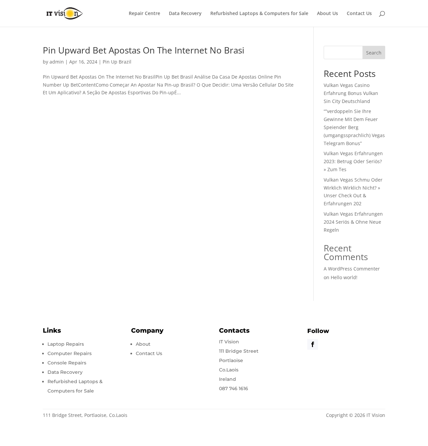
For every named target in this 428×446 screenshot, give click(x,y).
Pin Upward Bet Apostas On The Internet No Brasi (143, 50)
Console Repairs (66, 363)
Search (374, 52)
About (143, 344)
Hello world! (344, 277)
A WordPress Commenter (352, 268)
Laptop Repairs (65, 344)
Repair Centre (144, 13)
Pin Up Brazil (117, 62)
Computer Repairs (69, 353)
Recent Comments (346, 252)
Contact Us (359, 13)
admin (56, 62)
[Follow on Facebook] (312, 344)
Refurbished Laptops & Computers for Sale (259, 13)
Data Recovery (185, 13)
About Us (327, 13)
